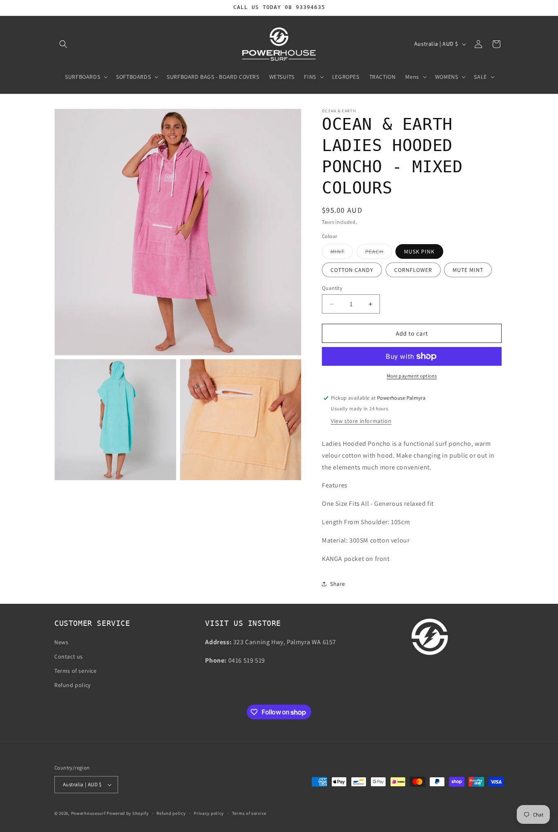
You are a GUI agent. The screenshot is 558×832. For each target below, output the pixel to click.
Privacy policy (209, 813)
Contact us (68, 656)
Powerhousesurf (88, 813)
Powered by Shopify (128, 813)
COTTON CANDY (351, 270)
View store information (361, 421)
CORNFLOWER (413, 270)
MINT (341, 253)
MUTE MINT (468, 270)
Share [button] (337, 583)
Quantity (332, 288)
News (61, 642)
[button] (63, 44)
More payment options (412, 376)
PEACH (378, 253)
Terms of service (75, 670)
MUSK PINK (419, 251)
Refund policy (72, 685)
